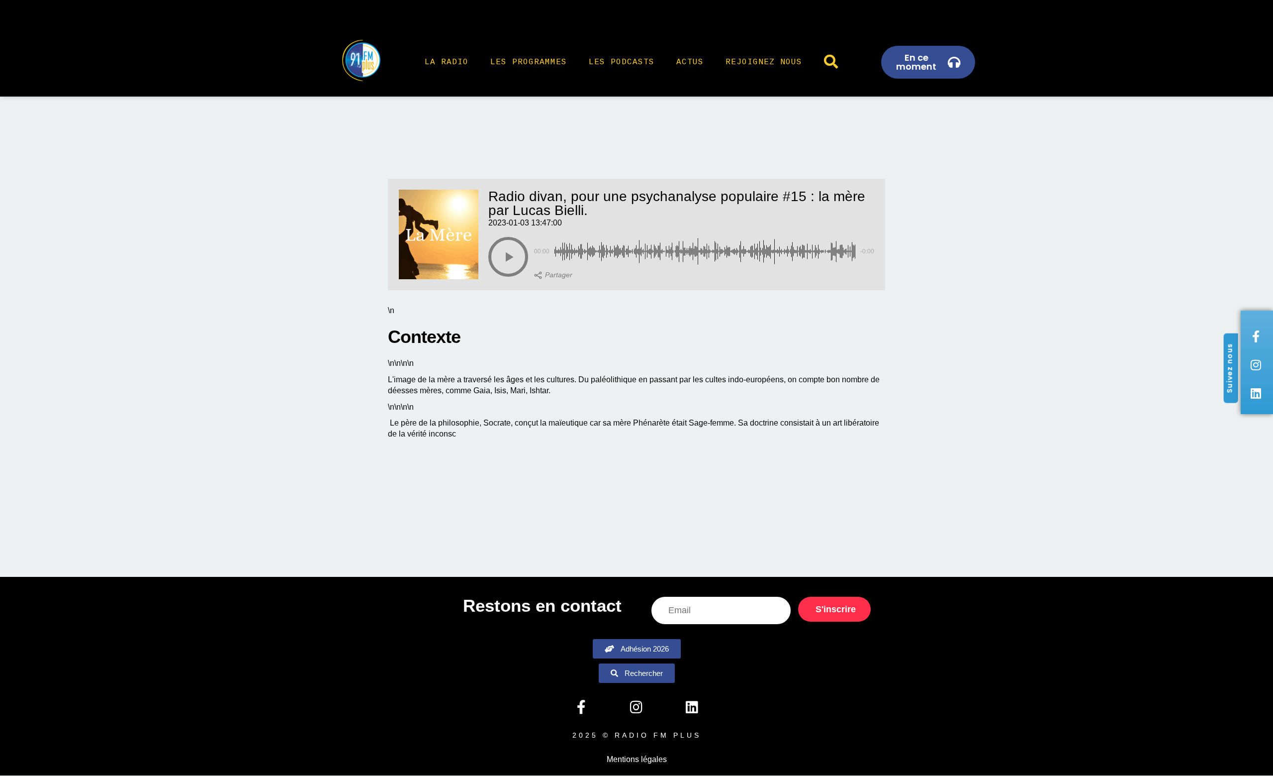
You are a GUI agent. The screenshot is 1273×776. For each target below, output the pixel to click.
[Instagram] (636, 707)
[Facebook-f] (580, 707)
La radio (446, 62)
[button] (508, 257)
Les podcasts (621, 62)
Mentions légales (637, 759)
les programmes (528, 62)
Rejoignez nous (764, 62)
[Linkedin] (691, 707)
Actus (690, 62)
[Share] (553, 275)
